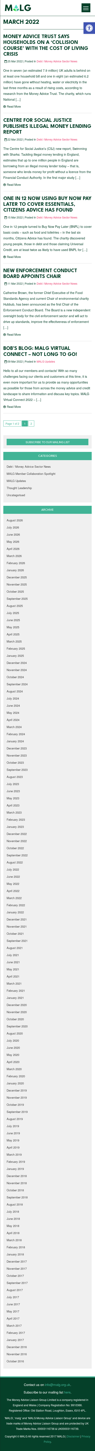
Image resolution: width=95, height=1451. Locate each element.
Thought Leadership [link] (19, 488)
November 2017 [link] (17, 1268)
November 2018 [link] (17, 1183)
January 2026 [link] (15, 570)
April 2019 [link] (13, 1147)
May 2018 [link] (13, 1226)
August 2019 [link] (15, 1119)
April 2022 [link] (13, 891)
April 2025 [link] (13, 634)
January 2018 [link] (15, 1254)
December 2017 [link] (17, 1261)
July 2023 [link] (13, 784)
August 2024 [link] (15, 691)
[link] (89, 28)
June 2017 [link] (13, 1304)
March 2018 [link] (14, 1240)
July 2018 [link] (13, 1211)
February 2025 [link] (16, 648)
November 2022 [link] (17, 841)
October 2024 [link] (15, 677)
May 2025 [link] (13, 627)
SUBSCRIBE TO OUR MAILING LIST (48, 442)
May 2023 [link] (13, 798)
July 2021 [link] (13, 955)
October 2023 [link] (15, 762)
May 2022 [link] (13, 884)
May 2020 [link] (13, 1055)
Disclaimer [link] (73, 1436)
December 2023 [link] (17, 748)
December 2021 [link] (17, 919)
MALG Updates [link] (46, 361)
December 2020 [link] (17, 1005)
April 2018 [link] (13, 1233)
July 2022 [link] (13, 869)
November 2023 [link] (17, 755)
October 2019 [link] (15, 1104)
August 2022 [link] (15, 862)
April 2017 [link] (13, 1318)
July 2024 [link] (13, 698)
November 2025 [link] (17, 584)
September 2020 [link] (17, 1026)
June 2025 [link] (13, 620)
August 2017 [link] (15, 1290)
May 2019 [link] (13, 1140)
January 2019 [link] (15, 1169)
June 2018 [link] (13, 1218)
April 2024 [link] (13, 720)
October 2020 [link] (15, 1019)
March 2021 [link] (14, 983)
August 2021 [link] (15, 948)
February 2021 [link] (16, 990)
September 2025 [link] (17, 598)
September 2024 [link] (17, 684)
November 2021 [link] (17, 926)
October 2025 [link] (15, 591)
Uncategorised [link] (16, 495)
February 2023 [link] (16, 819)
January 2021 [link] (15, 998)
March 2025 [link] (14, 641)
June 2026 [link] (13, 534)
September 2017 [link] (17, 1283)
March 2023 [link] (14, 812)
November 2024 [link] (17, 670)
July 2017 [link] (13, 1297)
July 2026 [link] (13, 527)
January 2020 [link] (15, 1083)
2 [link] (31, 423)
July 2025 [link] (13, 613)
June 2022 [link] (13, 876)
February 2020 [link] (16, 1076)
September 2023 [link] (17, 769)
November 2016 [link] (17, 1354)
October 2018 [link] (15, 1190)
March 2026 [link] (14, 556)
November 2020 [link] (17, 1012)
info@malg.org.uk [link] (57, 1384)
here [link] (67, 1392)
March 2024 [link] (14, 727)
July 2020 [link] (13, 1040)
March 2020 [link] (14, 1069)
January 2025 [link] (15, 655)
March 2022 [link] (14, 898)
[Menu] (86, 7)
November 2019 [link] (17, 1097)
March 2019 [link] (14, 1154)
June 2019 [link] (13, 1133)
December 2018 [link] (17, 1176)
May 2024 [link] (13, 712)
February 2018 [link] (16, 1247)
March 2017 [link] (14, 1325)
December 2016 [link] (17, 1347)
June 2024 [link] (13, 705)
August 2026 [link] (15, 520)
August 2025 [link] (15, 606)
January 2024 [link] (15, 741)
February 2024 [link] (16, 734)
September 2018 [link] (17, 1197)
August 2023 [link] (15, 777)
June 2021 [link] (13, 962)
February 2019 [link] (16, 1161)
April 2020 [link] (13, 1062)
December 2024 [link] (17, 663)
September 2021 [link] (17, 941)
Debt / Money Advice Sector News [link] (57, 61)
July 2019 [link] (13, 1126)
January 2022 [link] (15, 912)
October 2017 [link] (15, 1275)
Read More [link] (14, 106)
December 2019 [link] (17, 1090)
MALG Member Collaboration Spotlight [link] (31, 473)
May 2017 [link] (13, 1311)
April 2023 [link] (13, 805)
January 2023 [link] (15, 826)
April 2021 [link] (13, 976)
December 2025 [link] (17, 577)
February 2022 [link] (16, 905)
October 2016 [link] (15, 1361)
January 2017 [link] (15, 1340)
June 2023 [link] (13, 791)
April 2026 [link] (13, 549)
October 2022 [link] (15, 848)
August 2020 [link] (15, 1033)
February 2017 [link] (16, 1333)
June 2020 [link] (13, 1047)
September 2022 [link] (17, 855)
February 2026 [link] (16, 563)
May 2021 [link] (13, 969)
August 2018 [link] (15, 1204)
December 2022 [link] (17, 834)
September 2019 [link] (17, 1112)
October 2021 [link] (15, 933)
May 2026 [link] (13, 541)
